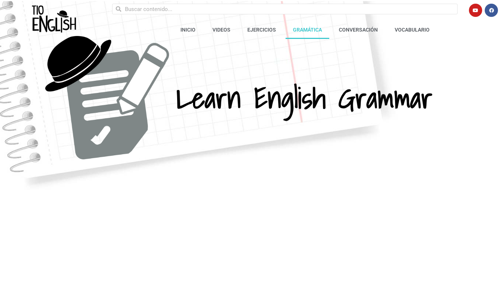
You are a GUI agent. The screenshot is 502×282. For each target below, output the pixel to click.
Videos (221, 30)
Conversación (358, 30)
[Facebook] (491, 10)
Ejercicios (261, 30)
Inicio (188, 30)
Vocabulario (412, 30)
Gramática (307, 30)
